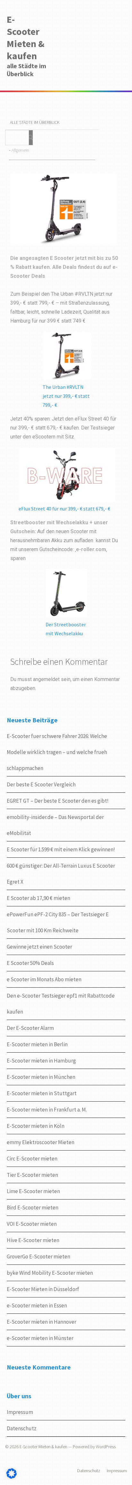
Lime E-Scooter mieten (33, 1191)
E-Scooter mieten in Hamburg (41, 1060)
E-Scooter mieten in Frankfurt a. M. (47, 1109)
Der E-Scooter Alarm (30, 1027)
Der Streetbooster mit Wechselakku (65, 629)
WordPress (106, 1446)
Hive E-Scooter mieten (33, 1240)
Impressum (20, 1412)
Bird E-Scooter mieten (32, 1207)
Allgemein (20, 150)
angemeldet (46, 679)
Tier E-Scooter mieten (32, 1174)
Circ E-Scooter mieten (32, 1158)
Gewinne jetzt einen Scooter (39, 946)
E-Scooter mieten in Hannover (41, 1321)
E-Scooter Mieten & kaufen (26, 37)
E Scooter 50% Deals (30, 963)
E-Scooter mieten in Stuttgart (42, 1093)
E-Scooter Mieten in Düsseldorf (43, 1289)
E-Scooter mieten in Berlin (37, 1044)
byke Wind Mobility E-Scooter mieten (50, 1272)
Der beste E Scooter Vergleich (41, 784)
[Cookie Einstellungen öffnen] (11, 1477)
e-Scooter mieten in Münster (40, 1338)
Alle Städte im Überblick (35, 122)
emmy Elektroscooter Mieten (40, 1142)
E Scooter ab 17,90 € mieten (38, 898)
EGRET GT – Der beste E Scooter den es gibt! (58, 800)
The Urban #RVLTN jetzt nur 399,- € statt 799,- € (66, 396)
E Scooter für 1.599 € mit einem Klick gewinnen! (61, 849)
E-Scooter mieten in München (41, 1076)
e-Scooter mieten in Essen (37, 1305)
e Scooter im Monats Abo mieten (44, 979)
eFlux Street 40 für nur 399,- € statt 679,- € (64, 508)
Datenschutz (22, 1428)
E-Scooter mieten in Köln (35, 1125)
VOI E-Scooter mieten (32, 1223)
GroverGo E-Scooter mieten (38, 1256)
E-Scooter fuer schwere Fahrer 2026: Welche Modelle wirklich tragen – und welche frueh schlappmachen (57, 752)
